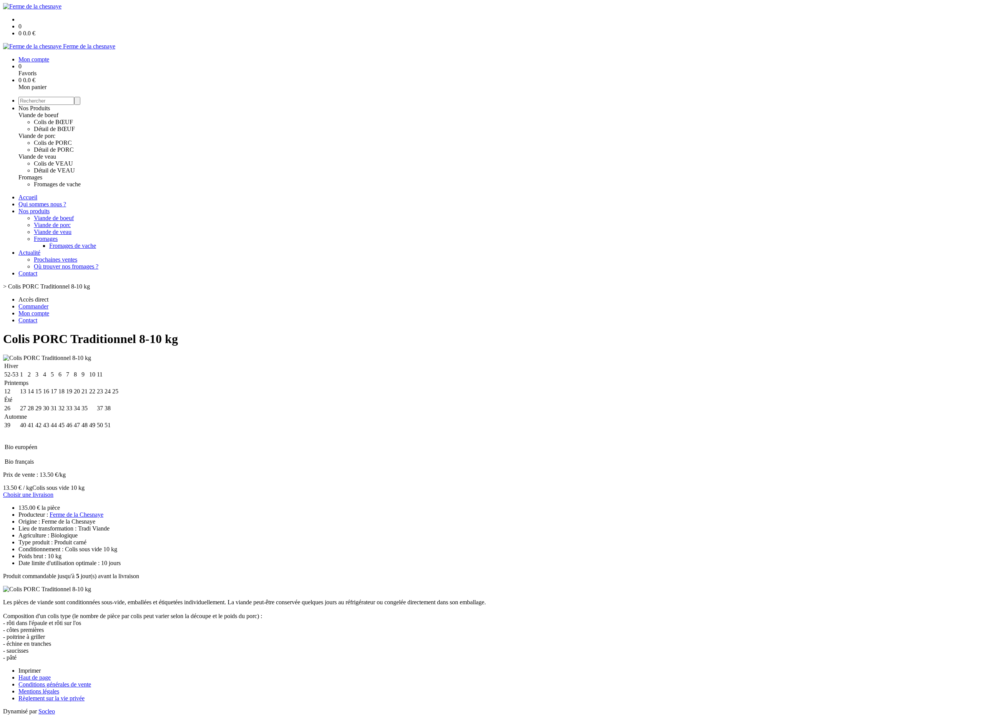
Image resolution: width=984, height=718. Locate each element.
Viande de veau (37, 156)
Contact (27, 273)
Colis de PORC (53, 142)
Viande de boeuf (38, 115)
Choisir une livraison (28, 494)
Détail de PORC (54, 149)
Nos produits (34, 211)
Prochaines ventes (55, 259)
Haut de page (34, 677)
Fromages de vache (57, 184)
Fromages (30, 177)
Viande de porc (36, 136)
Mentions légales (38, 691)
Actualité (29, 252)
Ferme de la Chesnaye (76, 514)
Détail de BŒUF (54, 129)
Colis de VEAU (53, 163)
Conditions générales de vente (54, 684)
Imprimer (29, 670)
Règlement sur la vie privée (51, 698)
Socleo (46, 711)
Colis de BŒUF (53, 122)
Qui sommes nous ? (42, 204)
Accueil (27, 197)
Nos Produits (34, 108)
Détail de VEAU (54, 170)
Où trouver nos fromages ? (66, 266)
